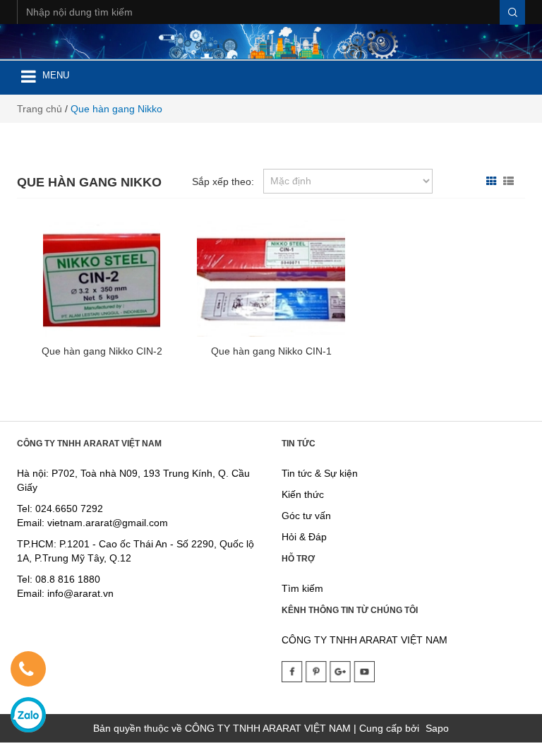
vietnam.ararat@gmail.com (107, 522)
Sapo (437, 728)
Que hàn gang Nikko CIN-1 (271, 351)
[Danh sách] (510, 181)
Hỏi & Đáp (304, 536)
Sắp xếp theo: (223, 181)
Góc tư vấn (306, 515)
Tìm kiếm (302, 588)
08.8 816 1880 (67, 579)
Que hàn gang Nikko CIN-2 (102, 351)
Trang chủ (39, 108)
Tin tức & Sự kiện (320, 473)
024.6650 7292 (69, 508)
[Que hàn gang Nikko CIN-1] (271, 275)
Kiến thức (303, 494)
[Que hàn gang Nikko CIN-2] (102, 275)
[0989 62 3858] (26, 672)
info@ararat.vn (79, 593)
